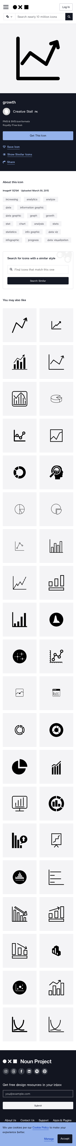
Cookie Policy (40, 1127)
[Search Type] (9, 16)
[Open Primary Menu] (5, 7)
